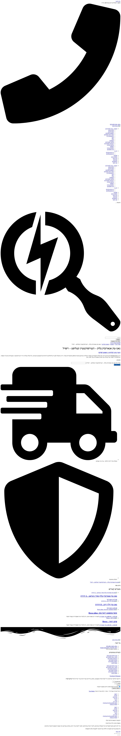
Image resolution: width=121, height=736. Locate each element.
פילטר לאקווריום (109, 142)
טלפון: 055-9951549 (115, 124)
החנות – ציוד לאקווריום (111, 128)
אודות (115, 695)
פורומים (115, 160)
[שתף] (116, 733)
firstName (117, 681)
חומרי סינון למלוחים (109, 134)
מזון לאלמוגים (110, 149)
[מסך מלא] (118, 733)
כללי (113, 139)
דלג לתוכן (118, 1)
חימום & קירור (110, 136)
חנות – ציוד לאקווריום (111, 657)
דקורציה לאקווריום (109, 143)
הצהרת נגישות (113, 704)
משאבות (111, 140)
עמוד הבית (117, 344)
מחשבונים (114, 161)
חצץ (113, 137)
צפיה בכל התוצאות (115, 341)
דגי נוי (115, 151)
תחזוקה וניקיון (110, 148)
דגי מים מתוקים (110, 152)
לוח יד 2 (115, 701)
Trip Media (92, 691)
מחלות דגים (114, 157)
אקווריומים (111, 130)
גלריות (115, 698)
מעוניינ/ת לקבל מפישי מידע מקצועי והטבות (107, 686)
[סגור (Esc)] (114, 733)
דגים (116, 700)
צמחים (115, 155)
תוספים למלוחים (110, 133)
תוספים (112, 146)
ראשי (115, 694)
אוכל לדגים (111, 131)
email (118, 683)
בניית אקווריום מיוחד (112, 655)
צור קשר (115, 163)
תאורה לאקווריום (112, 661)
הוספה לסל (117, 364)
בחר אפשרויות (103, 616)
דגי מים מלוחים (110, 154)
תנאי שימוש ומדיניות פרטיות (110, 703)
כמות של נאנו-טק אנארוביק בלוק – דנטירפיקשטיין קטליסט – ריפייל (103, 363)
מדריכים (115, 158)
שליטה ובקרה (110, 145)
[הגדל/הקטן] (119, 733)
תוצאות (118, 339)
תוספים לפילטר (105, 344)
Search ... (117, 202)
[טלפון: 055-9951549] (60, 123)
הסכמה (118, 685)
